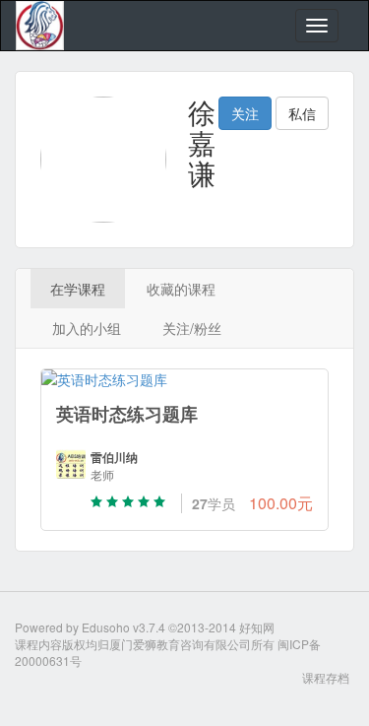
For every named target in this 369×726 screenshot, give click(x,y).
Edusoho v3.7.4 (123, 627)
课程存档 (325, 677)
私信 (302, 113)
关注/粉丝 (191, 328)
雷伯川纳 (114, 457)
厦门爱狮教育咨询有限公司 (180, 643)
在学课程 (77, 288)
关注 (245, 113)
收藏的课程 (181, 288)
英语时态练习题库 (127, 414)
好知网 (257, 627)
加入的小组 (86, 328)
